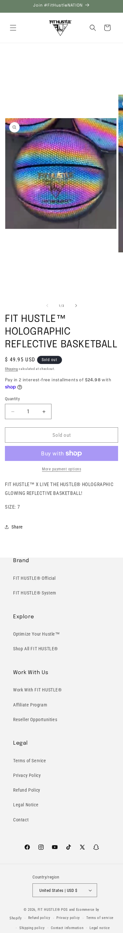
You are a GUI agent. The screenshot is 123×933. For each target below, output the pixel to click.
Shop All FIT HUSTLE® (35, 648)
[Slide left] (47, 305)
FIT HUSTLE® (49, 910)
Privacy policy (68, 918)
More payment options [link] (61, 469)
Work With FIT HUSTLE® (37, 689)
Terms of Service (29, 760)
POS (64, 910)
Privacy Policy (27, 775)
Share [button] (17, 527)
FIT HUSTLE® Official (34, 578)
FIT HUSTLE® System (34, 592)
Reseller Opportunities (35, 719)
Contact (21, 819)
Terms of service (99, 918)
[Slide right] (76, 305)
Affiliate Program (30, 704)
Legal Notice (25, 804)
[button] (13, 28)
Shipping (11, 369)
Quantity (12, 398)
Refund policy (39, 918)
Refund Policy (26, 790)
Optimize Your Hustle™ (36, 634)
